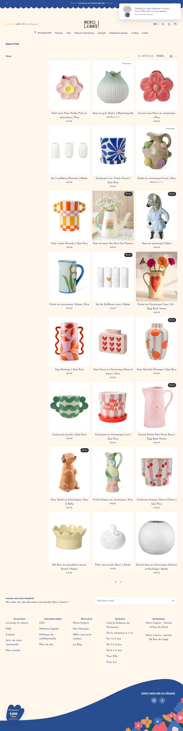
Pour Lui (112, 662)
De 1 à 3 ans (114, 638)
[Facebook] (162, 700)
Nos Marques (81, 629)
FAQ (8, 629)
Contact (10, 634)
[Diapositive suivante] (174, 3)
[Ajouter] (85, 105)
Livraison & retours (17, 623)
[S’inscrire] (173, 601)
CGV (42, 623)
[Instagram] (154, 700)
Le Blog (77, 644)
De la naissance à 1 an (120, 633)
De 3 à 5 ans (114, 644)
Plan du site (46, 644)
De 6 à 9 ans (114, 650)
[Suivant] (120, 582)
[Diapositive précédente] (7, 3)
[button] (161, 56)
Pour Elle (112, 656)
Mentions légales (49, 629)
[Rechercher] (163, 24)
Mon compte (13, 650)
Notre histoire (81, 623)
